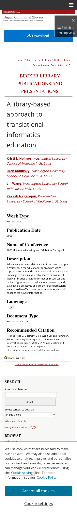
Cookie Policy (46, 477)
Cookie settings (22, 473)
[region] (38, 477)
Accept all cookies (38, 490)
